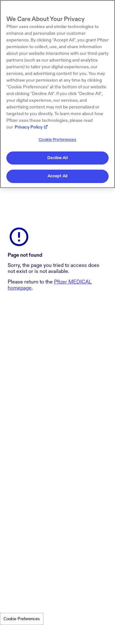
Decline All (57, 158)
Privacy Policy (28, 127)
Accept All (57, 176)
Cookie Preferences (22, 618)
